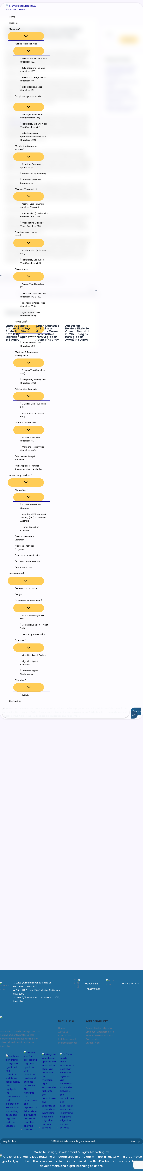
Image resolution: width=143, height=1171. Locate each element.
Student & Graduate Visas (26, 234)
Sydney (25, 694)
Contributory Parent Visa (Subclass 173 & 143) (33, 295)
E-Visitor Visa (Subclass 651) (33, 405)
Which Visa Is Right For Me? (32, 617)
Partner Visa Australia (27, 189)
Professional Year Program (24, 547)
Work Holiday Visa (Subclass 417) (30, 439)
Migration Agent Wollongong (29, 672)
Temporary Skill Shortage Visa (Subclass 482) (33, 125)
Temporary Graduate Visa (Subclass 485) (32, 261)
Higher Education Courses (29, 528)
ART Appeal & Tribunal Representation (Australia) (29, 467)
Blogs (19, 594)
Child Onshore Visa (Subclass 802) (30, 344)
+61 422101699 (92, 989)
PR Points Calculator (26, 588)
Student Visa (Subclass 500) (33, 252)
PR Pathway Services (19, 475)
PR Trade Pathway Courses (30, 506)
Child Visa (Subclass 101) (34, 336)
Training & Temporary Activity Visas (26, 354)
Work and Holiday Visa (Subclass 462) (32, 448)
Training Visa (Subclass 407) (32, 372)
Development (68, 1152)
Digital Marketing (93, 1152)
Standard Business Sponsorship (30, 166)
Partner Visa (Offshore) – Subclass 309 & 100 (34, 215)
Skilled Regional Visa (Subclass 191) (31, 88)
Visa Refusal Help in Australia (25, 458)
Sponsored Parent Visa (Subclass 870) (32, 304)
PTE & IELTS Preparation (28, 561)
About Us (14, 22)
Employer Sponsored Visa (29, 96)
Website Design (45, 1152)
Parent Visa (22, 269)
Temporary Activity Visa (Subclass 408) (33, 381)
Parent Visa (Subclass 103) (32, 285)
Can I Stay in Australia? (33, 634)
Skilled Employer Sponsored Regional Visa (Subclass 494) (33, 136)
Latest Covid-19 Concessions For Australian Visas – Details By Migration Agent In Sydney (19, 333)
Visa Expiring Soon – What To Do (34, 626)
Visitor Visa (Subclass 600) (32, 415)
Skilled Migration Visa (26, 43)
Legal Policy (9, 1141)
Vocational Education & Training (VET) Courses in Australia (33, 517)
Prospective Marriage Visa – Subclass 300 (32, 224)
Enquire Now (136, 713)
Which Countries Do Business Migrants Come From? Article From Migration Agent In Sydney (47, 333)
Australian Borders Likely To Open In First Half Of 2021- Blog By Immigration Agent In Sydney (77, 333)
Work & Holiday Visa (26, 422)
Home (12, 16)
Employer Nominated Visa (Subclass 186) (31, 116)
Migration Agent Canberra (29, 663)
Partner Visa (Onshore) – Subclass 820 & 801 (33, 205)
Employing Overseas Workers (26, 148)
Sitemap (135, 1141)
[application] (19, 29)
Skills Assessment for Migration (26, 538)
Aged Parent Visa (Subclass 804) (30, 314)
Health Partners (24, 567)
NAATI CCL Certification (28, 555)
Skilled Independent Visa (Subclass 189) (33, 60)
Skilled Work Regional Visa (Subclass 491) (34, 79)
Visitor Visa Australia (26, 389)
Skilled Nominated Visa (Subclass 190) (32, 69)
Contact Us (15, 700)
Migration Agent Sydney (34, 655)
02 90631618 (91, 983)
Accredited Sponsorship (34, 173)
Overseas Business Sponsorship (30, 181)
